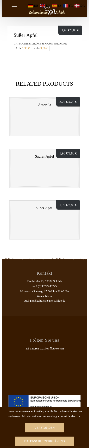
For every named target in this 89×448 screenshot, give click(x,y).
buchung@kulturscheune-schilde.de (44, 300)
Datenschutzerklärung (44, 441)
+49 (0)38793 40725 (44, 286)
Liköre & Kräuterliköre (49, 43)
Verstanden (44, 427)
